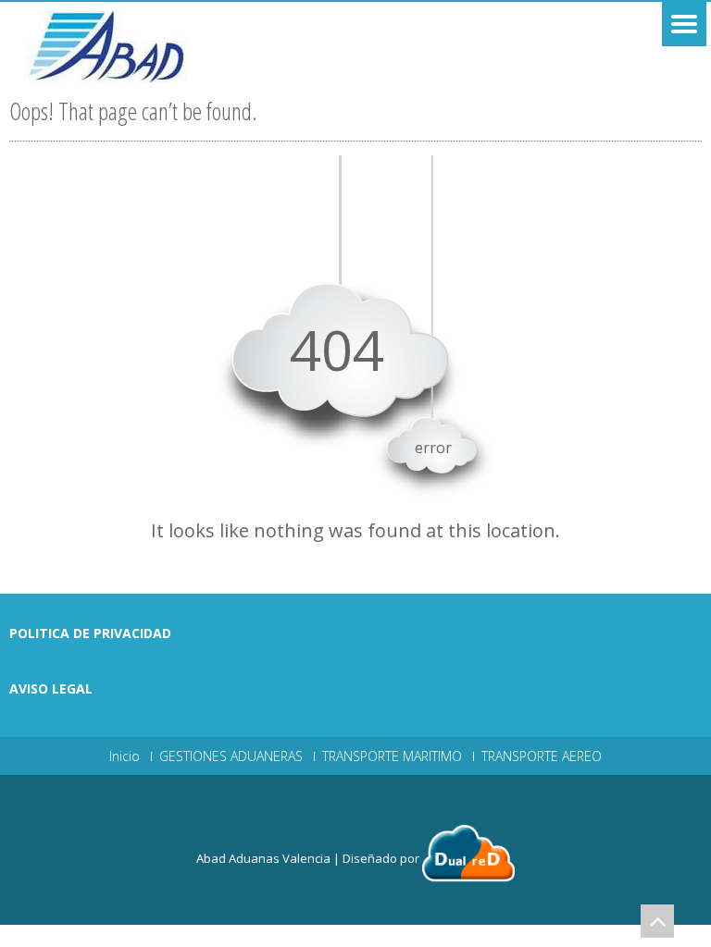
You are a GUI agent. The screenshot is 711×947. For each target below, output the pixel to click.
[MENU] (684, 24)
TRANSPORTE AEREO (541, 756)
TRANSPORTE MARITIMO (392, 756)
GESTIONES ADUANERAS (231, 756)
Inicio (124, 756)
